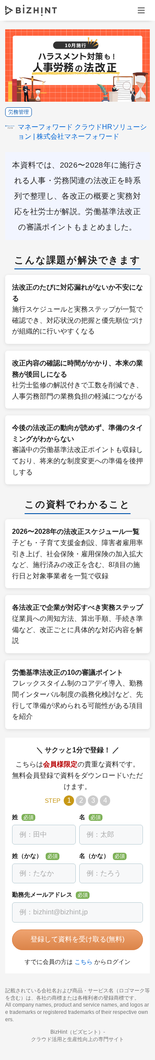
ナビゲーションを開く (141, 10)
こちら (83, 961)
